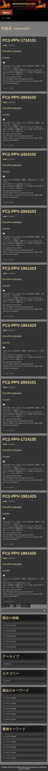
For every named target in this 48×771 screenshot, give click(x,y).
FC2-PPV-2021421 (10, 631)
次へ (27, 606)
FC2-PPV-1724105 (19, 439)
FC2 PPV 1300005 (10, 703)
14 (23, 606)
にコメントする (9, 88)
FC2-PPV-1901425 (19, 496)
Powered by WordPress (39, 767)
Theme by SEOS (24, 769)
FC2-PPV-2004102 (19, 97)
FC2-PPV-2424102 (19, 154)
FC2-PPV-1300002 (10, 753)
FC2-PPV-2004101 (19, 382)
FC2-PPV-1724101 (19, 40)
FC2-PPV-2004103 (19, 211)
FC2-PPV (7, 681)
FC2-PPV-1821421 (10, 636)
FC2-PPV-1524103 (10, 647)
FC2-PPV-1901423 (19, 268)
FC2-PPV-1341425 (10, 719)
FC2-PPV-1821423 (10, 625)
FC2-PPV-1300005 (10, 758)
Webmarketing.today (24, 4)
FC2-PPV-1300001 (10, 714)
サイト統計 (6, 18)
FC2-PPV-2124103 (10, 641)
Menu (6, 12)
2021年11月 (8, 664)
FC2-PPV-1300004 (10, 698)
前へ (4, 606)
